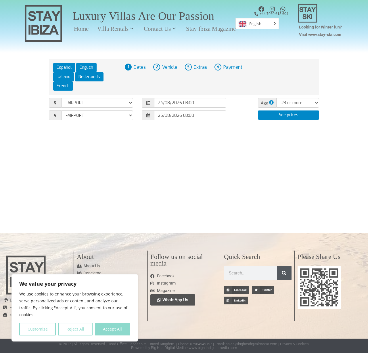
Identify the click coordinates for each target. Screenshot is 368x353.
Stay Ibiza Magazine (211, 28)
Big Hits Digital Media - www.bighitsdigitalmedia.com (194, 348)
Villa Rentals (113, 28)
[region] (75, 307)
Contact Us (157, 28)
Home (81, 28)
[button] (236, 290)
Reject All (75, 329)
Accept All (112, 329)
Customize (38, 329)
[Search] (284, 273)
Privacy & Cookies (294, 344)
